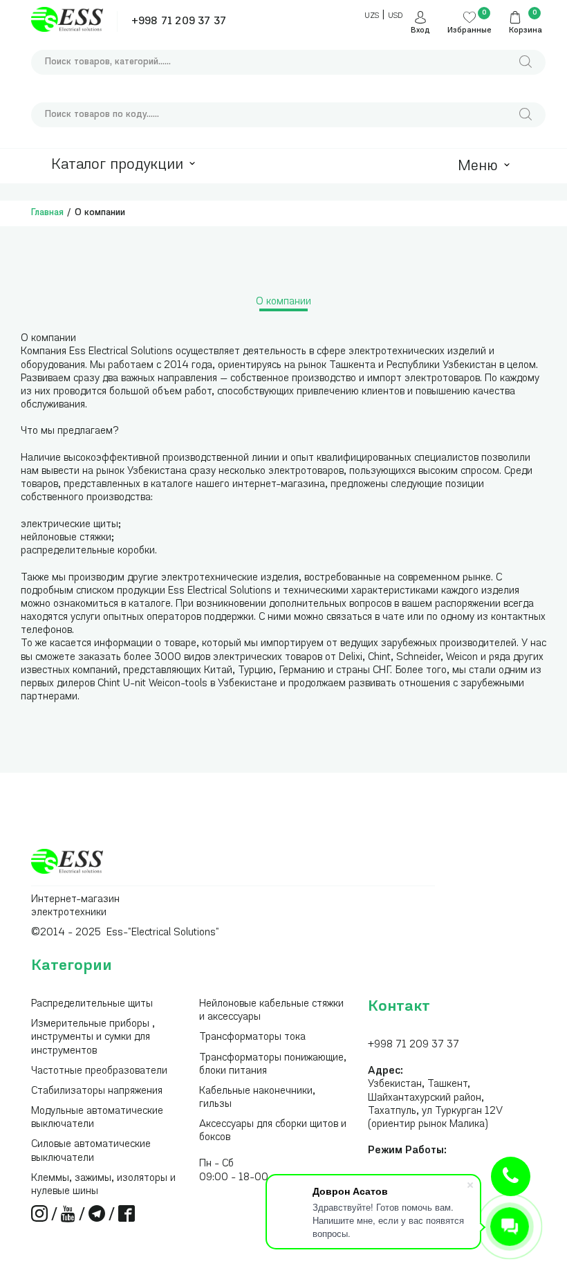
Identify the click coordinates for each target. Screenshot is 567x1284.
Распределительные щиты (92, 1004)
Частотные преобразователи (99, 1071)
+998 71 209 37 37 (178, 22)
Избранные (469, 31)
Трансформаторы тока (252, 1037)
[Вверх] (510, 1176)
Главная (47, 212)
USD (395, 16)
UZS (371, 16)
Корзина (525, 31)
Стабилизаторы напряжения (96, 1091)
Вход (420, 31)
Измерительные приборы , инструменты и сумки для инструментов (93, 1037)
